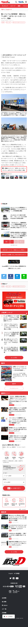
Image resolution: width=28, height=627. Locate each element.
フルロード (9, 9)
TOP (2, 9)
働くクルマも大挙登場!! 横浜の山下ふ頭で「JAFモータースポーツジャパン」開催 (13, 16)
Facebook (14, 578)
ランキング (5, 6)
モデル (4, 479)
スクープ (12, 6)
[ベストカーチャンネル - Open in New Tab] (14, 300)
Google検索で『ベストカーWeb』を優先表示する (14, 266)
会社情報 (4, 597)
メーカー (5, 473)
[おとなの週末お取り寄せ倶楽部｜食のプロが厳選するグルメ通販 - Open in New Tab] (8, 586)
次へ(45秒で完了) (14, 488)
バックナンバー (14, 388)
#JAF (3, 22)
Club (21, 2)
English (11, 573)
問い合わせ (4, 605)
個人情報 (4, 601)
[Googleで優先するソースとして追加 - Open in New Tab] (14, 262)
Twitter (10, 578)
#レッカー (8, 22)
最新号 (14, 384)
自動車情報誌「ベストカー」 (5, 2)
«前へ (6, 241)
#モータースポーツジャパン (19, 22)
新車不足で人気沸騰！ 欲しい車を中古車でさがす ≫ (14, 254)
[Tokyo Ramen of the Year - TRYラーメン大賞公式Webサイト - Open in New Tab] (14, 592)
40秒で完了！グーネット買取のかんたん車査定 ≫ (14, 250)
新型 (19, 6)
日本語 (17, 573)
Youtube (17, 578)
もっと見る (14, 357)
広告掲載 (4, 612)
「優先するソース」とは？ (14, 268)
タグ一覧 (4, 609)
